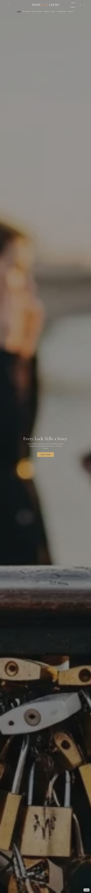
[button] (8, 5)
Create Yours (45, 454)
